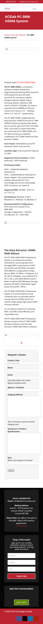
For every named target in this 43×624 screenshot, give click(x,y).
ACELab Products (18, 35)
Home (6, 35)
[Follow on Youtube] (36, 618)
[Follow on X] (24, 618)
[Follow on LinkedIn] (30, 618)
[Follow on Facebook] (19, 618)
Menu (34, 9)
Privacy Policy (21, 526)
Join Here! (21, 602)
